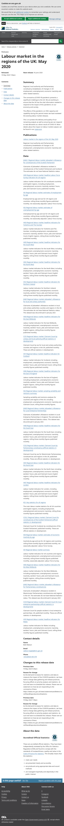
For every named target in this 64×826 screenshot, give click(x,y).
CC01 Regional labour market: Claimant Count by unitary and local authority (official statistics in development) (40, 338)
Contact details (9, 95)
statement (38, 129)
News (23, 800)
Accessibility (6, 791)
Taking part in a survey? (58, 33)
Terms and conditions (9, 800)
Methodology (45, 29)
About (57, 29)
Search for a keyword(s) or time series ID (15, 41)
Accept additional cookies (13, 19)
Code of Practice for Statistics (33, 754)
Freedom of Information (30, 803)
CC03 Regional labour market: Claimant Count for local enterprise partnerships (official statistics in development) (42, 604)
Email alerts (46, 809)
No (27, 780)
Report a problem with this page (50, 781)
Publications (8, 89)
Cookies (4, 794)
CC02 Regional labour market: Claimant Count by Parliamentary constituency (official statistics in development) (40, 447)
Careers (24, 794)
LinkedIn (44, 800)
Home (3, 32)
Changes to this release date (12, 99)
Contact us (25, 797)
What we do (26, 791)
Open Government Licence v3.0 (36, 820)
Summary (7, 85)
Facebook (45, 797)
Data (5, 92)
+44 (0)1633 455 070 (30, 657)
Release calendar (35, 29)
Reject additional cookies (37, 19)
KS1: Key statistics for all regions (34, 502)
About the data (9, 104)
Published (21, 47)
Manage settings (55, 19)
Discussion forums (48, 806)
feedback (24, 23)
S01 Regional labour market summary (36, 550)
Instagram (45, 794)
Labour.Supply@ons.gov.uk (32, 651)
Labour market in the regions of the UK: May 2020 (40, 139)
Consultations (46, 803)
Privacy (4, 797)
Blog (61, 29)
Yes (23, 780)
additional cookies (22, 12)
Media (52, 29)
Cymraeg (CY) (59, 27)
